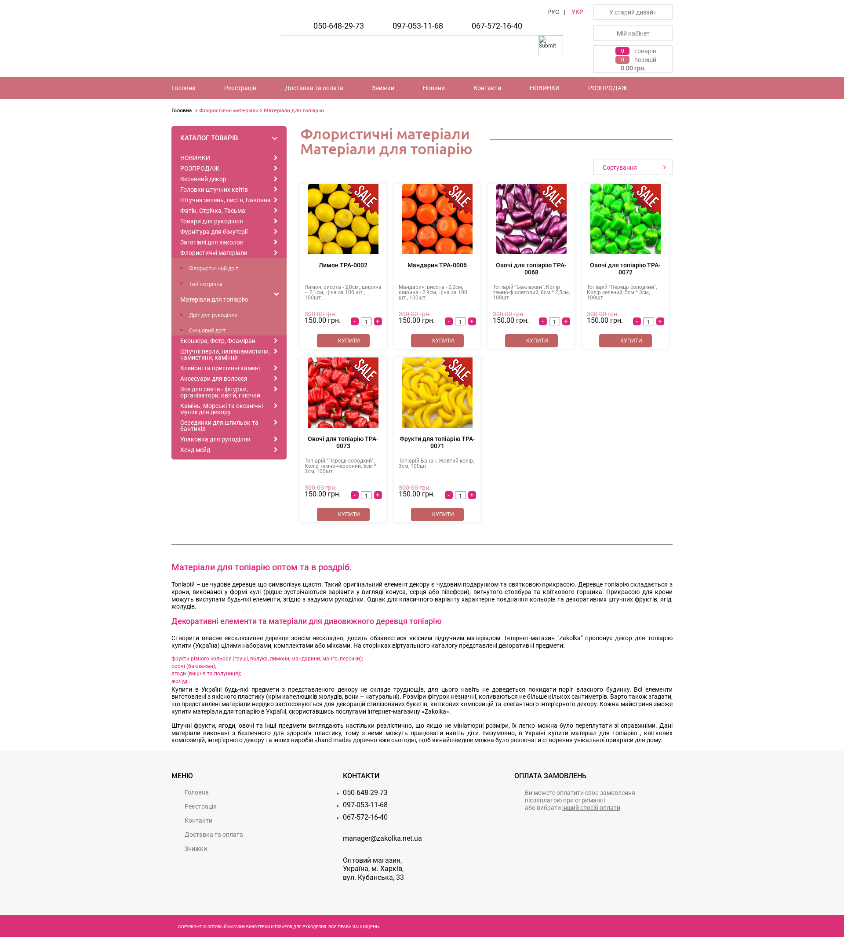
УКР (577, 11)
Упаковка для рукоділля (215, 439)
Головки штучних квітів (214, 189)
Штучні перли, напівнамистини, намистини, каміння (225, 354)
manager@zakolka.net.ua (382, 838)
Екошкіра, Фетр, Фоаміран (217, 341)
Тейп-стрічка (205, 284)
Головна (183, 87)
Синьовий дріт (207, 330)
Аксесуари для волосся (213, 379)
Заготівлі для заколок (212, 242)
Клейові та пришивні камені (220, 368)
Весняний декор (203, 179)
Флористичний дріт (213, 268)
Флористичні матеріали (228, 110)
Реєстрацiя (240, 87)
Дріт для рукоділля (213, 315)
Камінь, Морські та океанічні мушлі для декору (221, 409)
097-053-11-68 (418, 25)
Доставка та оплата (314, 87)
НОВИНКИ (545, 87)
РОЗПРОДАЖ (607, 87)
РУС (553, 11)
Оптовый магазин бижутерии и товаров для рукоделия (266, 927)
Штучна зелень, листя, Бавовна (225, 200)
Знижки (383, 87)
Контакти (487, 87)
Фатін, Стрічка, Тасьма (212, 211)
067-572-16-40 (497, 25)
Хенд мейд (195, 450)
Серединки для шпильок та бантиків (219, 425)
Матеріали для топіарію (294, 110)
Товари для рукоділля (211, 221)
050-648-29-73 (338, 25)
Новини (434, 87)
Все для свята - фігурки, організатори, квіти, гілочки (220, 392)
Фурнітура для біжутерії (213, 232)
